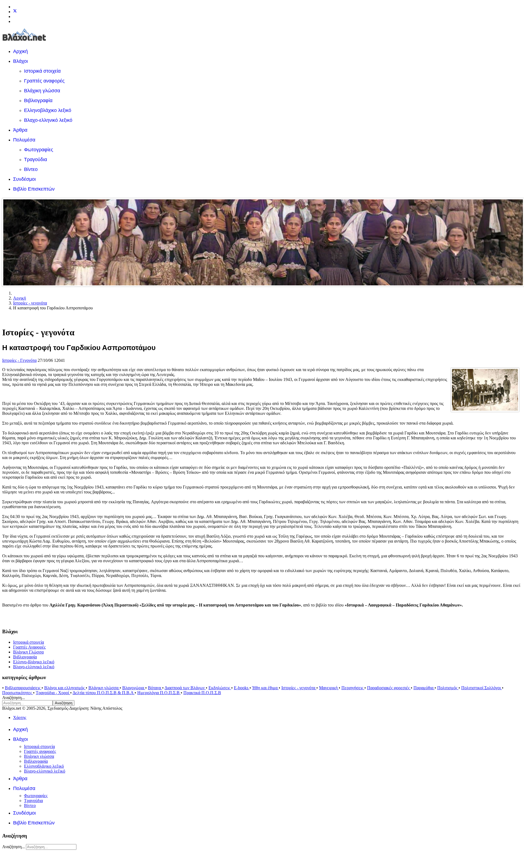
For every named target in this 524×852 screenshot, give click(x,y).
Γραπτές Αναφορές (29, 647)
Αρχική (20, 51)
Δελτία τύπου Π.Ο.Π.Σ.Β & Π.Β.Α (104, 692)
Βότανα (155, 687)
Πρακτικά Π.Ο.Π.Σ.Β (202, 692)
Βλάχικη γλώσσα (42, 90)
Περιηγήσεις (352, 687)
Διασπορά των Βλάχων (185, 687)
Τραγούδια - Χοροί (53, 692)
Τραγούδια (35, 159)
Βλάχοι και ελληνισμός (65, 687)
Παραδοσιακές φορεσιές (389, 687)
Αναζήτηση (63, 703)
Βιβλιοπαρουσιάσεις (23, 687)
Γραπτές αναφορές (44, 81)
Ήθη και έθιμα (265, 687)
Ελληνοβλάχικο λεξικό (47, 110)
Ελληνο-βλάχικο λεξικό (33, 661)
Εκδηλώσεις (220, 687)
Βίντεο (31, 169)
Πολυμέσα (24, 140)
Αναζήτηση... (13, 697)
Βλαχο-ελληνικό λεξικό (48, 120)
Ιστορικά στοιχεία (42, 71)
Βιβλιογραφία (38, 100)
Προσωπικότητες (17, 692)
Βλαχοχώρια (133, 687)
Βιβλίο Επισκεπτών (34, 189)
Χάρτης (19, 717)
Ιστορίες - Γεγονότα (19, 360)
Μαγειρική (329, 687)
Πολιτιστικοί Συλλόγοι (481, 687)
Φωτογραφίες (38, 149)
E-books (241, 687)
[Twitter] (15, 11)
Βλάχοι (20, 61)
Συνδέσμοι (24, 179)
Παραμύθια (423, 687)
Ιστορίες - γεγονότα (298, 687)
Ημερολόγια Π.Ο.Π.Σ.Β (159, 692)
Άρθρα (20, 130)
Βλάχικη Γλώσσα (28, 652)
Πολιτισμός (447, 687)
